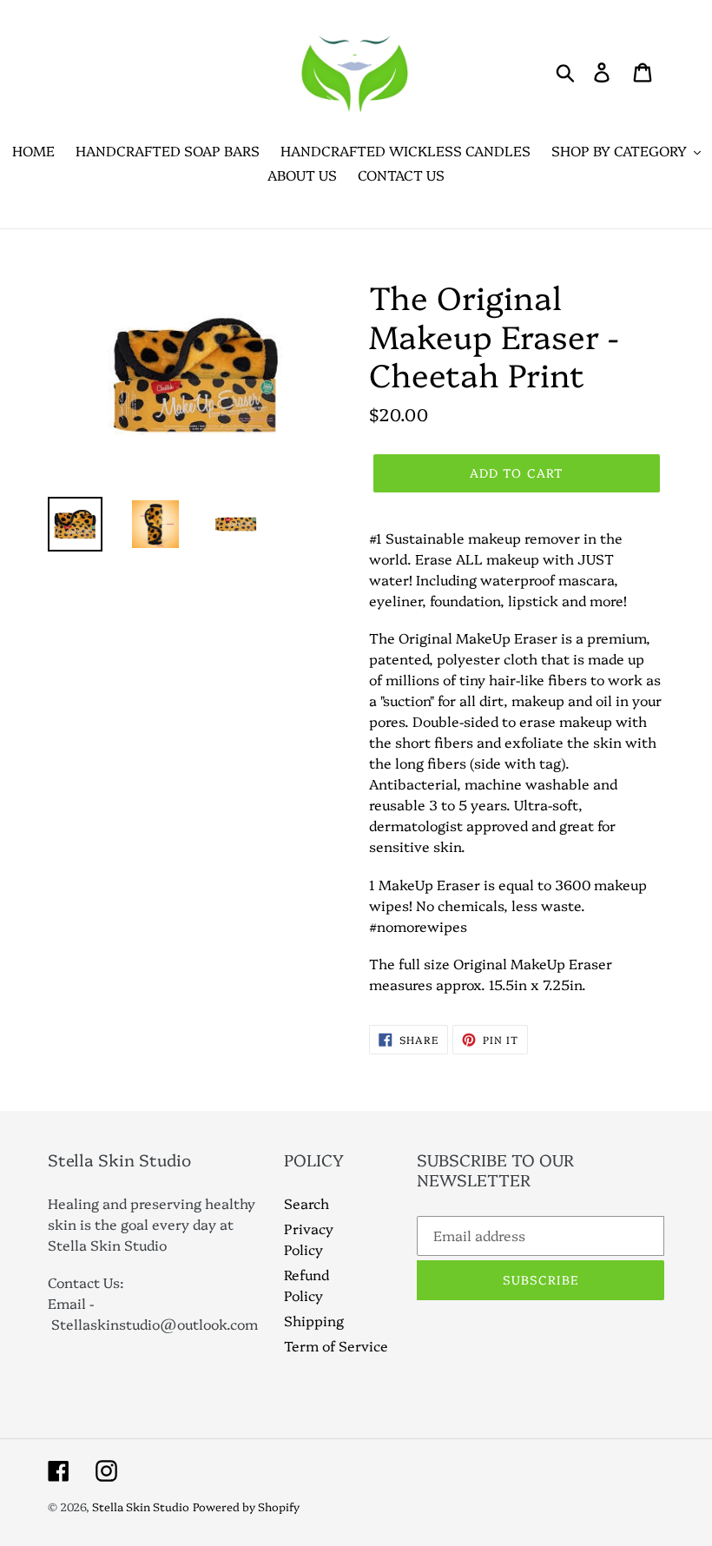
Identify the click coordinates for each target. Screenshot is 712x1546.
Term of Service (336, 1345)
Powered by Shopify (246, 1506)
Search (306, 1202)
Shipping (314, 1320)
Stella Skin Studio (140, 1506)
